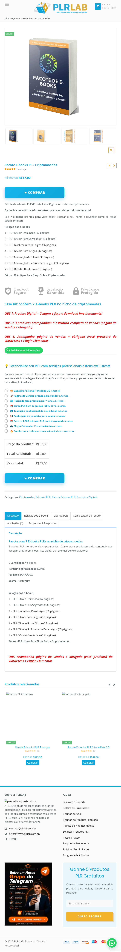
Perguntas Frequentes (76, 843)
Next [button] (110, 75)
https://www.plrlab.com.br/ (24, 834)
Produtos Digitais (87, 497)
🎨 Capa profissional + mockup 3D (35, 390)
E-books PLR (43, 497)
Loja (13, 18)
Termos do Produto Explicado (80, 820)
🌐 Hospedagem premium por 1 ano (36, 400)
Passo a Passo (71, 837)
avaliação (21, 169)
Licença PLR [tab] (61, 515)
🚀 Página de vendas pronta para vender (39, 395)
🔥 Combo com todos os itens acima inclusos (42, 431)
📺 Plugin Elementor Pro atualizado (35, 426)
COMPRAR (36, 192)
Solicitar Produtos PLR (76, 831)
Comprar (36, 478)
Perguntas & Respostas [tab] (42, 523)
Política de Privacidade (76, 808)
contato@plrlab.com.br (22, 828)
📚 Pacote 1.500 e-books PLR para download (41, 421)
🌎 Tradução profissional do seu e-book (38, 410)
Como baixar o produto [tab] (87, 515)
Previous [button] (10, 75)
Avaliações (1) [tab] (15, 523)
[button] (113, 152)
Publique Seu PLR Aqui (76, 849)
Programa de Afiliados (76, 855)
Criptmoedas (26, 497)
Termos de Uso (72, 814)
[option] (60, 76)
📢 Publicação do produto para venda (37, 415)
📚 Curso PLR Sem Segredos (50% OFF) (38, 405)
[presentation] (109, 684)
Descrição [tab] (13, 515)
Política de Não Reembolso (78, 825)
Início (7, 18)
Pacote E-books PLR (63, 497)
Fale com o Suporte (74, 802)
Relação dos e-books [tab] (36, 515)
